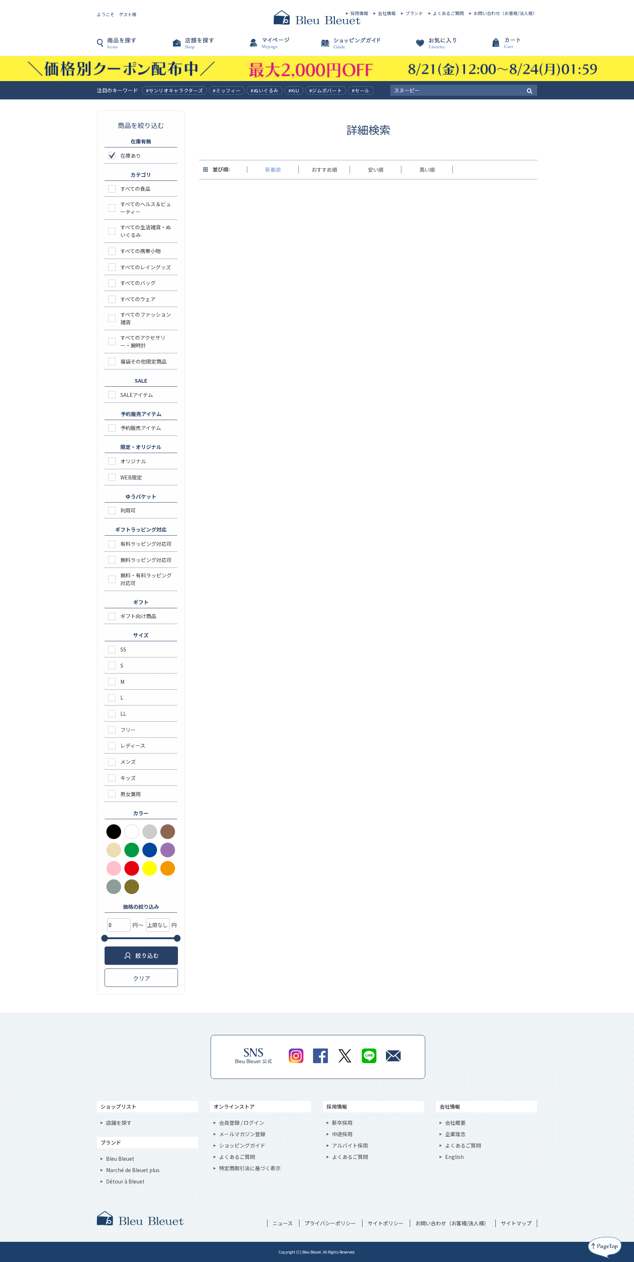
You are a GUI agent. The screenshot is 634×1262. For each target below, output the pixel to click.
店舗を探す (207, 46)
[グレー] (149, 831)
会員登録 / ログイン (241, 1122)
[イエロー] (149, 868)
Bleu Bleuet (120, 1158)
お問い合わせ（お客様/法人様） (505, 13)
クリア (141, 978)
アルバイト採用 (350, 1145)
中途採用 (342, 1134)
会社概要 (455, 1122)
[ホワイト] (131, 831)
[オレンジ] (167, 868)
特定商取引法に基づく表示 (250, 1168)
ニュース (283, 1223)
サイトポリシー (386, 1223)
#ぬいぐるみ (264, 90)
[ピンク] (113, 868)
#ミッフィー (227, 90)
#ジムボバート (325, 90)
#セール (361, 90)
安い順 (375, 169)
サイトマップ (516, 1223)
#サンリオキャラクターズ (174, 90)
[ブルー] (149, 850)
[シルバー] (113, 886)
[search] (530, 90)
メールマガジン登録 (242, 1134)
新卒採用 (342, 1122)
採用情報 (359, 13)
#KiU (293, 90)
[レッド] (131, 868)
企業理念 (455, 1134)
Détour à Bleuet (125, 1181)
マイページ (280, 46)
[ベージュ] (113, 850)
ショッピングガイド (353, 46)
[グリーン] (131, 850)
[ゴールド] (131, 886)
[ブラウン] (167, 831)
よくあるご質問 (448, 13)
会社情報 (387, 13)
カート (500, 46)
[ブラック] (113, 831)
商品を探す (133, 46)
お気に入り (427, 46)
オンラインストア (234, 1106)
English (454, 1156)
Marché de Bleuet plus (133, 1170)
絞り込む (141, 955)
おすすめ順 (324, 169)
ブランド (414, 13)
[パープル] (167, 850)
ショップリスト (118, 1106)
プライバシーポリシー (330, 1223)
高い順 (427, 169)
